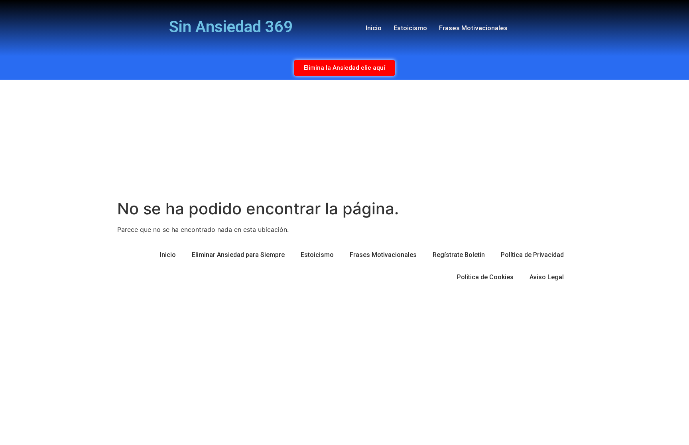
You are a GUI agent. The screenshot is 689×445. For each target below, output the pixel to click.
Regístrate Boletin (459, 255)
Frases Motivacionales (473, 28)
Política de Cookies (485, 277)
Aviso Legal (547, 277)
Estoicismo (410, 28)
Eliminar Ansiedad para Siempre (238, 255)
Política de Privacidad (532, 255)
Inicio (374, 28)
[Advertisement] (344, 139)
